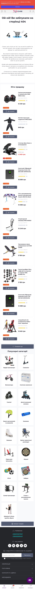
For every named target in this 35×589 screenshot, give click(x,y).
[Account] (33, 11)
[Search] (5, 11)
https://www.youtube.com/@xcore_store (25, 545)
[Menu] (2, 11)
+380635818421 (17, 536)
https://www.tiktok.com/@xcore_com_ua (21, 545)
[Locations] (30, 11)
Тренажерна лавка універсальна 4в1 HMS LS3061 (25, 245)
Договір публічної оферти (16, 558)
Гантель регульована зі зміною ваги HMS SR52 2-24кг (24, 94)
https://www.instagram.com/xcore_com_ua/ (17, 545)
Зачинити (17, 6)
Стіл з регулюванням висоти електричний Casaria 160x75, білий (24, 195)
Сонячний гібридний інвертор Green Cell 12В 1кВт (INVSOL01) (24, 296)
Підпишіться (27, 555)
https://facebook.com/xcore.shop (13, 545)
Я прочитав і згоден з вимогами (18, 558)
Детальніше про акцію (12, 3)
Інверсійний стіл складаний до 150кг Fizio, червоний (24, 321)
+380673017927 (17, 534)
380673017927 (9, 545)
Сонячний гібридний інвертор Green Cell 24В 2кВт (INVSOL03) (24, 170)
